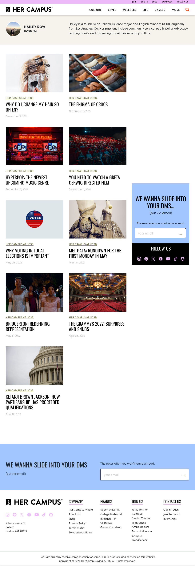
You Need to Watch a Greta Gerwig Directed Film (94, 179)
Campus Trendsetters (139, 538)
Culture (95, 10)
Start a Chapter (141, 518)
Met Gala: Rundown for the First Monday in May (95, 253)
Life (145, 10)
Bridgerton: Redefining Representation (28, 326)
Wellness (129, 10)
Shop (72, 518)
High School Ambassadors (140, 524)
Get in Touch (171, 509)
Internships (170, 518)
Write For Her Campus (140, 511)
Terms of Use (76, 528)
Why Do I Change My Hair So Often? (32, 106)
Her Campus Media (81, 509)
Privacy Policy (77, 523)
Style (112, 10)
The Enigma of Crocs (88, 104)
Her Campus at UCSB (20, 97)
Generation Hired (110, 527)
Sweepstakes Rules (80, 532)
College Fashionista (112, 514)
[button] (187, 9)
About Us (74, 514)
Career (160, 10)
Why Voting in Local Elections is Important (27, 253)
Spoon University (110, 509)
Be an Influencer (142, 531)
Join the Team (171, 514)
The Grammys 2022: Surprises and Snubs (96, 326)
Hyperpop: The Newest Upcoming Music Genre (27, 179)
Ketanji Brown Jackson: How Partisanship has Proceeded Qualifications (33, 402)
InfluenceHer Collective (108, 520)
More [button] (176, 10)
